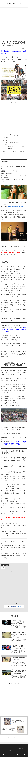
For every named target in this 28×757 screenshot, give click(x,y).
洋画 (4, 567)
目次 (12, 135)
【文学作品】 (5, 565)
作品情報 (6, 137)
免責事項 (21, 748)
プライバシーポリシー (14, 750)
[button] (25, 406)
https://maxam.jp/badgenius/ (15, 206)
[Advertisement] (14, 24)
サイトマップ (7, 748)
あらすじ (6, 140)
